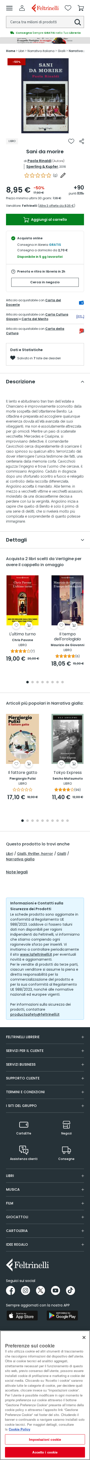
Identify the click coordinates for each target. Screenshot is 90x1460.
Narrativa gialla (20, 859)
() (55, 175)
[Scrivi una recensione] (63, 175)
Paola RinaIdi (40, 160)
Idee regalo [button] (17, 1244)
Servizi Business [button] (21, 1064)
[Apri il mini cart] (80, 8)
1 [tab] (45, 130)
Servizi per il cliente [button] (25, 1050)
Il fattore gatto (22, 772)
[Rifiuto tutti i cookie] (84, 1337)
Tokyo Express (68, 772)
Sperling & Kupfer (42, 166)
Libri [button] (10, 1175)
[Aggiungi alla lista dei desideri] (71, 141)
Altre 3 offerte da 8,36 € (56, 206)
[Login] (22, 8)
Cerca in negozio (45, 282)
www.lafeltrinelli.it (36, 954)
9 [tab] (63, 821)
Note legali (17, 872)
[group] (45, 30)
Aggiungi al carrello (48, 219)
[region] (45, 1395)
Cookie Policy (19, 1429)
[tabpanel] (45, 95)
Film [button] (9, 1203)
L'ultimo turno (22, 634)
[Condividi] (81, 141)
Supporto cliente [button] (23, 1078)
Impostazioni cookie (45, 1439)
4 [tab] (43, 682)
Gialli (61, 853)
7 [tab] (57, 682)
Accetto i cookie (45, 1452)
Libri (9, 853)
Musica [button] (13, 1189)
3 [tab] (37, 682)
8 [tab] (63, 682)
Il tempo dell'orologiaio (67, 637)
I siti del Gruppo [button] (21, 1105)
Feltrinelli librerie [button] (23, 1036)
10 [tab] (67, 821)
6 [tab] (53, 682)
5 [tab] (47, 682)
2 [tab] (33, 682)
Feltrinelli (29, 206)
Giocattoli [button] (17, 1216)
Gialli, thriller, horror (35, 853)
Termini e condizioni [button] (25, 1091)
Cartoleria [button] (17, 1230)
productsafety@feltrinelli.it (35, 1014)
